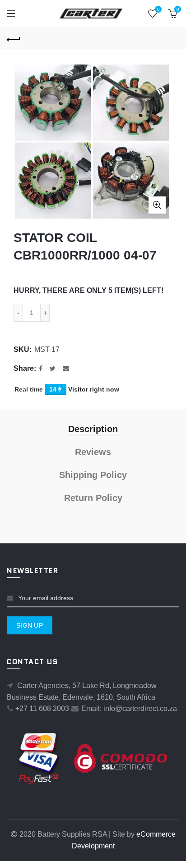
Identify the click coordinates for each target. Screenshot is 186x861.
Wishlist (158, 9)
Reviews (93, 452)
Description (93, 429)
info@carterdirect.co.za (140, 708)
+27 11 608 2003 (42, 708)
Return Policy (93, 498)
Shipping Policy (93, 475)
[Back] (13, 38)
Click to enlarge (157, 205)
